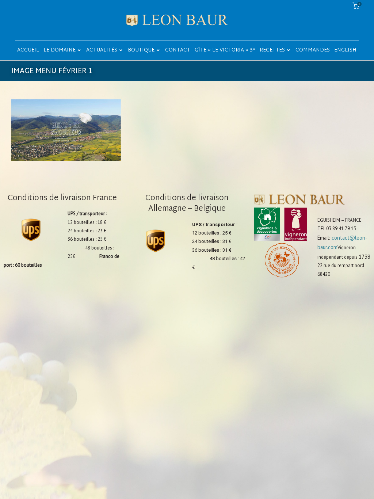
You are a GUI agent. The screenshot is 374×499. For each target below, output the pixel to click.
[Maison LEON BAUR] (187, 20)
